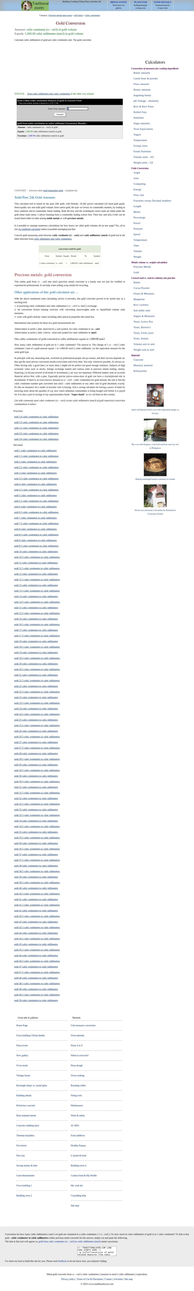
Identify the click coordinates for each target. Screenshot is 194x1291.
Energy (137, 189)
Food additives (78, 1135)
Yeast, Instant (141, 338)
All (100, 2)
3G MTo (75, 1125)
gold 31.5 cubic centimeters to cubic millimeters (37, 793)
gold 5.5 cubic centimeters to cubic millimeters (36, 501)
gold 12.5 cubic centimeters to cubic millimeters (37, 579)
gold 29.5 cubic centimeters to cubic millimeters (37, 770)
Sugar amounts (142, 123)
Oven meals (22, 1065)
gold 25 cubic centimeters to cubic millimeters (36, 720)
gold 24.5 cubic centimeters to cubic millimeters (37, 714)
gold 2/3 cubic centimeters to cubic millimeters (36, 433)
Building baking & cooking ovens (140, 5)
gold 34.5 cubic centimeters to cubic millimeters (37, 826)
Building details (23, 1095)
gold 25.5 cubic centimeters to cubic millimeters (37, 725)
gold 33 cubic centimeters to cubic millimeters (36, 809)
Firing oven (76, 1095)
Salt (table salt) (142, 310)
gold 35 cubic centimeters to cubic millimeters (36, 832)
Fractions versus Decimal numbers (152, 200)
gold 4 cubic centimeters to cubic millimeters (35, 484)
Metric (137, 212)
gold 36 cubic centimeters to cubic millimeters (36, 843)
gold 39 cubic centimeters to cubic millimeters (36, 877)
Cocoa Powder (142, 288)
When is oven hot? (80, 1055)
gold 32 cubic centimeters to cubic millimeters (36, 798)
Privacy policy (68, 1279)
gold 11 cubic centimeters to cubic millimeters (36, 562)
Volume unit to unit (144, 344)
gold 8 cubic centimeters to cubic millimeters (35, 529)
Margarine (139, 299)
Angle (137, 172)
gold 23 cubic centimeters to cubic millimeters (36, 697)
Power (137, 223)
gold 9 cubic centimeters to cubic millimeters (35, 540)
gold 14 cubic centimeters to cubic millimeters (36, 596)
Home (35, 6)
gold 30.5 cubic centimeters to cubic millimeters (37, 781)
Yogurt (137, 134)
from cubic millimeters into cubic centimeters (48, 93)
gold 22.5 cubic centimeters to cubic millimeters (37, 692)
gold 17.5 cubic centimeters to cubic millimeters (37, 635)
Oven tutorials (77, 1035)
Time (136, 245)
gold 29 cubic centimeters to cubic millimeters (36, 764)
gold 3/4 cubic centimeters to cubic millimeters (36, 439)
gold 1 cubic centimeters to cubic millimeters (35, 450)
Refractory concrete (25, 1105)
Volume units (141, 157)
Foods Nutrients (142, 151)
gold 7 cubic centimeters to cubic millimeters (35, 518)
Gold (136, 272)
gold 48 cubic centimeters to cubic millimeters (36, 978)
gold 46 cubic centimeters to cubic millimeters (36, 955)
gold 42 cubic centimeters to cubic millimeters (36, 910)
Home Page (22, 1025)
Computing (140, 184)
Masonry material (143, 365)
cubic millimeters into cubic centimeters (53, 239)
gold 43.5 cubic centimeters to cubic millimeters (37, 927)
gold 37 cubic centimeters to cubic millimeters (36, 854)
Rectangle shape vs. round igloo (31, 1085)
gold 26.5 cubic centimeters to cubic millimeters (37, 736)
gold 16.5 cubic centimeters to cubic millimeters (37, 624)
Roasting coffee (78, 1085)
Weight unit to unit (144, 349)
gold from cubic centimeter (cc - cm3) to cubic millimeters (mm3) (70, 1241)
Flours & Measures (144, 293)
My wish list (77, 1185)
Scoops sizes (140, 146)
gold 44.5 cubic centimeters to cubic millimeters (37, 938)
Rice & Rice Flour (144, 106)
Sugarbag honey (142, 95)
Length (137, 206)
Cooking (74, 2)
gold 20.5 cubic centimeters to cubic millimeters (37, 669)
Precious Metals (142, 267)
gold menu (78, 15)
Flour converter (91, 2)
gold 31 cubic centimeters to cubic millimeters (36, 787)
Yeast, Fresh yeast (143, 333)
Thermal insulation (25, 1135)
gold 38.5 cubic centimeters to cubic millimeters (37, 871)
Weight (137, 257)
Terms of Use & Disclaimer (90, 1279)
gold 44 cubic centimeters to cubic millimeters (36, 933)
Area (136, 178)
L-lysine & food (78, 1155)
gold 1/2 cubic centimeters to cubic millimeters (36, 428)
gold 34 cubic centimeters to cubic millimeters (36, 821)
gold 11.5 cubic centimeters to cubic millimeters (37, 568)
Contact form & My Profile (84, 1175)
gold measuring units (53, 190)
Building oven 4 (78, 1165)
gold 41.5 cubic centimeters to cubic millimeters (37, 905)
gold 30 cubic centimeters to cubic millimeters (36, 776)
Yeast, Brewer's (142, 327)
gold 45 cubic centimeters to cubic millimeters (36, 944)
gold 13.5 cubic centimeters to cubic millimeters (37, 591)
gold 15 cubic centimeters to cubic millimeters (36, 607)
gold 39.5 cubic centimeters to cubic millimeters (37, 882)
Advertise (118, 1279)
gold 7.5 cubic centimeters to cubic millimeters (36, 523)
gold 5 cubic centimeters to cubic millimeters (35, 495)
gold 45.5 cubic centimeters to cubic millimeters (37, 950)
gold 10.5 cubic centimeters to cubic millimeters (37, 557)
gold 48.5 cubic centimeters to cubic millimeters (37, 983)
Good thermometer (25, 1175)
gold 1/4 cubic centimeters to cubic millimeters (36, 416)
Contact (108, 1279)
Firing (81, 2)
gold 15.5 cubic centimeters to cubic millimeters (37, 613)
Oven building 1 (24, 1185)
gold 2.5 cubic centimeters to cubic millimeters (36, 467)
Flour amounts (141, 84)
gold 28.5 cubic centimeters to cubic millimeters (37, 759)
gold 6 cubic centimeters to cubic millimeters (35, 506)
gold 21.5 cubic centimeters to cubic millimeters (37, 680)
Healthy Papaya (78, 1145)
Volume (138, 251)
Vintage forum (23, 1075)
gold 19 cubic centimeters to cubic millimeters (36, 652)
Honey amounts (142, 89)
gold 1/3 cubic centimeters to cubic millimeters (36, 422)
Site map (75, 1205)
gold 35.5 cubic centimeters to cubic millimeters (37, 837)
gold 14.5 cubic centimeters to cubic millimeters (37, 602)
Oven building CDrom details (30, 1035)
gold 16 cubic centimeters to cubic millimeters (36, 619)
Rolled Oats (140, 112)
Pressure (138, 228)
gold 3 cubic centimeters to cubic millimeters (35, 473)
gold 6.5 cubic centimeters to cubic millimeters (36, 512)
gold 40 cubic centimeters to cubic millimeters (36, 888)
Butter (137, 282)
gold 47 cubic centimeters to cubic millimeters (36, 966)
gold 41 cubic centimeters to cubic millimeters (36, 899)
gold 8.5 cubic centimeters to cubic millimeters (36, 534)
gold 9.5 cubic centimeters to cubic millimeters (36, 546)
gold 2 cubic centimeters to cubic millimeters (35, 462)
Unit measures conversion (83, 1025)
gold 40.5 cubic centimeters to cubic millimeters (37, 894)
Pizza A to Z (77, 1045)
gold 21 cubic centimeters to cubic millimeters (36, 675)
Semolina (139, 117)
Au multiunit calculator (29, 229)
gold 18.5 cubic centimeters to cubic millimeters (37, 647)
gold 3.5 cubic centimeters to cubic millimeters (36, 478)
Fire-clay (20, 1155)
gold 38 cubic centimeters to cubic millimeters (36, 865)
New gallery (22, 1055)
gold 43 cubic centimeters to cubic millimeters (36, 922)
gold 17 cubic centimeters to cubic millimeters (36, 630)
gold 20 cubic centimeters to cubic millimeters (36, 663)
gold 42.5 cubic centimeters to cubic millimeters (37, 916)
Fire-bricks (21, 1145)
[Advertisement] (69, 65)
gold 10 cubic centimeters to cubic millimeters (36, 551)
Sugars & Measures (144, 316)
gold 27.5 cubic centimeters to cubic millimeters (37, 748)
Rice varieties (141, 305)
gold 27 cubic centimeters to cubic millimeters (36, 742)
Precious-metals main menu (60, 15)
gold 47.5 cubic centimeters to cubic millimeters (37, 972)
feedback (62, 1261)
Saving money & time (26, 1165)
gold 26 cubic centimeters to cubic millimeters (36, 731)
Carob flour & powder (146, 78)
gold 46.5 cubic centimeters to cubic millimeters (37, 961)
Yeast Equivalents (143, 129)
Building (66, 2)
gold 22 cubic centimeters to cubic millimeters (36, 686)
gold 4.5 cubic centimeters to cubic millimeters (36, 490)
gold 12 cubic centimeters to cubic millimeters (36, 574)
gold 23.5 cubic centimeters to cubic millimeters (37, 703)
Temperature (140, 140)
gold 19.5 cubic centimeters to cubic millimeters (37, 658)
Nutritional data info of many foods (162, 5)
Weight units (140, 162)
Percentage (140, 217)
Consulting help (78, 1195)
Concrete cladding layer (27, 1125)
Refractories (140, 371)
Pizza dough (77, 1065)
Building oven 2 (24, 1195)
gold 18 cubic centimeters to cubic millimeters (36, 641)
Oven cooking (77, 1075)
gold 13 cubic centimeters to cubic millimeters (36, 585)
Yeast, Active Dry (143, 321)
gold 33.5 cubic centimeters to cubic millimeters (37, 815)
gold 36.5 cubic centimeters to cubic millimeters (37, 849)
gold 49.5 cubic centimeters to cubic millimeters (37, 994)
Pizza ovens (22, 1045)
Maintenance (77, 1105)
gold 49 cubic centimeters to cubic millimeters (36, 989)
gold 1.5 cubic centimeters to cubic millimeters (36, 456)
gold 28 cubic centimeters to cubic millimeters (36, 753)
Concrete (138, 359)
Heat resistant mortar (26, 1115)
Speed (137, 234)
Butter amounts (142, 73)
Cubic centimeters (92, 15)
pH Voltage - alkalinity (146, 101)
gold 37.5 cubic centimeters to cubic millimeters (37, 860)
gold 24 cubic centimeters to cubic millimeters (36, 708)
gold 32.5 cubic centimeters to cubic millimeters (37, 804)
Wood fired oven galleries (118, 5)
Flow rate (139, 195)
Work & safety (78, 1115)
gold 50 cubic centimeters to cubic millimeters (36, 1000)
